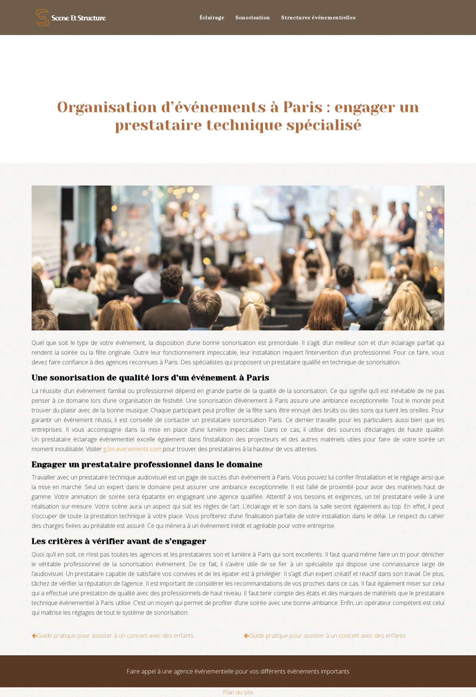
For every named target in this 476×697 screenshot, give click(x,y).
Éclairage (211, 17)
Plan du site (238, 692)
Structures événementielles (318, 17)
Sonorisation (252, 17)
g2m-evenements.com (132, 449)
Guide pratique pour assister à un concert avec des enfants (115, 635)
